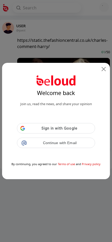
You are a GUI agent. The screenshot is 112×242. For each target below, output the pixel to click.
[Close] (103, 69)
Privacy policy (91, 164)
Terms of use (66, 164)
